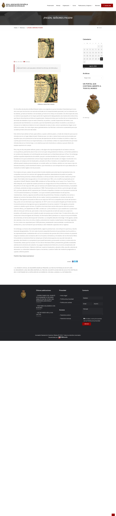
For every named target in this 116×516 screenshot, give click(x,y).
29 (98, 59)
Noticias (58, 5)
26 (90, 59)
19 (90, 56)
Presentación (50, 5)
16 (101, 53)
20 (93, 56)
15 (98, 53)
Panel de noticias (65, 318)
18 (87, 56)
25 (87, 59)
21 (96, 56)
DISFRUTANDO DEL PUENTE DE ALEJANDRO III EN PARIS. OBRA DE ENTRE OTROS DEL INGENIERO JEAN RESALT (45, 298)
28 (96, 59)
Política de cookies (66, 302)
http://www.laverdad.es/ (26, 256)
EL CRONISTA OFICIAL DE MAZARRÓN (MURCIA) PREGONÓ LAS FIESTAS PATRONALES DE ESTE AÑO (43, 268)
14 (96, 53)
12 (90, 53)
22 (98, 56)
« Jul (84, 68)
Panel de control (65, 315)
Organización (66, 5)
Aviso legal (63, 295)
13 (93, 53)
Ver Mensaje (86, 117)
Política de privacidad (67, 299)
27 (93, 59)
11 (87, 53)
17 (84, 56)
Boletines (97, 5)
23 (101, 56)
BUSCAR (108, 6)
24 (84, 59)
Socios (74, 5)
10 (84, 53)
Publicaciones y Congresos (85, 5)
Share (100, 27)
